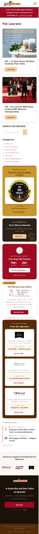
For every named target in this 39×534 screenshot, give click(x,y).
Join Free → (19, 236)
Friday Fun (8, 144)
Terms (16, 531)
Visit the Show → (19, 312)
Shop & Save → (19, 412)
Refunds (22, 531)
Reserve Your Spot (26, 15)
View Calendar (7, 445)
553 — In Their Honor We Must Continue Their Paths (19, 62)
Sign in (25, 509)
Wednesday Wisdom (12, 162)
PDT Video (8, 156)
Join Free (19, 505)
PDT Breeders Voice (12, 153)
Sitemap (28, 531)
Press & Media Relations (13, 159)
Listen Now (12, 70)
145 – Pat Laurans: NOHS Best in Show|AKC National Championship (19, 109)
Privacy (10, 531)
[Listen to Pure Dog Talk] (19, 250)
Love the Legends (11, 147)
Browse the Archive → (19, 270)
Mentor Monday (10, 150)
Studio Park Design (19, 528)
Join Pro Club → (19, 354)
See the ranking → (19, 212)
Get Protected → (19, 383)
